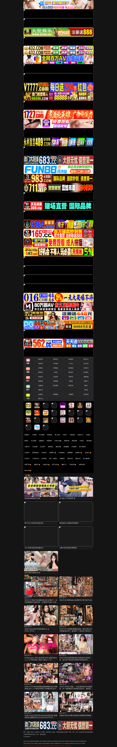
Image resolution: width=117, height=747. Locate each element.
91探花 (55, 372)
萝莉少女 (86, 359)
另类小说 (40, 398)
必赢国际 (41, 441)
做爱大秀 (70, 458)
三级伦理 (40, 363)
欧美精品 (70, 359)
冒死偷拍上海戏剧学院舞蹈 (68, 523)
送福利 (88, 435)
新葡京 (26, 441)
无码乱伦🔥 (88, 452)
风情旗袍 (40, 381)
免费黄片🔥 (78, 452)
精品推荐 (40, 359)
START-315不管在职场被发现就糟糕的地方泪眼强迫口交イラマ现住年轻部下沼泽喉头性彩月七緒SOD (41, 688)
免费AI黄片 (82, 464)
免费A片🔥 (37, 464)
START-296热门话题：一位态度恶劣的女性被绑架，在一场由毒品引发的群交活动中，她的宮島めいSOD (75, 688)
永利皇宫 (44, 452)
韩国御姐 (55, 368)
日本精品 (55, 363)
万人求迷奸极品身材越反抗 (34, 548)
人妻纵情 (70, 394)
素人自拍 (86, 363)
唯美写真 (70, 385)
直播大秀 (78, 458)
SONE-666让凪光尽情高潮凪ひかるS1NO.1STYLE (37, 630)
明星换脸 (55, 381)
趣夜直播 (58, 446)
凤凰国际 (49, 441)
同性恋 (86, 390)
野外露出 (86, 372)
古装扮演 (40, 377)
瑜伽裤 (71, 381)
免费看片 (62, 458)
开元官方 (27, 458)
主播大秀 (27, 446)
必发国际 (74, 446)
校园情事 (55, 394)
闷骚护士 (86, 381)
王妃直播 (35, 446)
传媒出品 (40, 390)
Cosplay (71, 363)
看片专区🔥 (55, 464)
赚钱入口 (64, 464)
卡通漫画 (40, 385)
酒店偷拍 (89, 441)
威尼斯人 (27, 435)
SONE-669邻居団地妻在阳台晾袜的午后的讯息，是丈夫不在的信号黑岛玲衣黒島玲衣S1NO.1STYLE (74, 660)
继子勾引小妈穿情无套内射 (34, 523)
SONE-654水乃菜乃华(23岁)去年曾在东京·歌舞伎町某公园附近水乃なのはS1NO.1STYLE (41, 716)
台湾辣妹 (40, 368)
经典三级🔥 (27, 464)
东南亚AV (86, 368)
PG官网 (34, 435)
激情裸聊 (70, 452)
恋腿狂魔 (86, 377)
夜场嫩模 (66, 446)
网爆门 (86, 385)
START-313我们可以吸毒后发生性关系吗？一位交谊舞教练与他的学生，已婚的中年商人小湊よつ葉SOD (41, 602)
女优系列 (55, 377)
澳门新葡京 (82, 446)
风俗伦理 (86, 394)
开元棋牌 (41, 435)
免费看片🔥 (52, 452)
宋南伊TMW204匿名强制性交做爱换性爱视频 (75, 715)
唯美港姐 (70, 368)
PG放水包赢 (57, 441)
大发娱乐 (27, 452)
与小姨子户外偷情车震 (67, 498)
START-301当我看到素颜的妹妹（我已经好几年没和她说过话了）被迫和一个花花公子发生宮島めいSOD (75, 631)
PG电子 (65, 435)
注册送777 (80, 435)
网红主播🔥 (27, 470)
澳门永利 (57, 435)
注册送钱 (72, 435)
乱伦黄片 (42, 446)
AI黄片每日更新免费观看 (68, 548)
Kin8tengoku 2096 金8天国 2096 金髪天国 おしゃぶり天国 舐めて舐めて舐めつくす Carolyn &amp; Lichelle (41, 660)
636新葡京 (62, 452)
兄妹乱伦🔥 (46, 464)
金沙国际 (44, 458)
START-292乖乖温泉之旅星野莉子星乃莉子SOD (75, 600)
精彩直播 (74, 441)
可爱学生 (70, 377)
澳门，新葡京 (53, 458)
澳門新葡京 (35, 452)
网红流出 (70, 372)
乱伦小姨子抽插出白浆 (32, 572)
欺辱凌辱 (40, 372)
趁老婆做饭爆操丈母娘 (32, 498)
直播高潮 (66, 441)
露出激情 (55, 385)
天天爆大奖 (35, 458)
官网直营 (49, 435)
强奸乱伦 (55, 359)
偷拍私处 (50, 446)
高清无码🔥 (72, 464)
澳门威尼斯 (86, 458)
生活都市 (40, 394)
